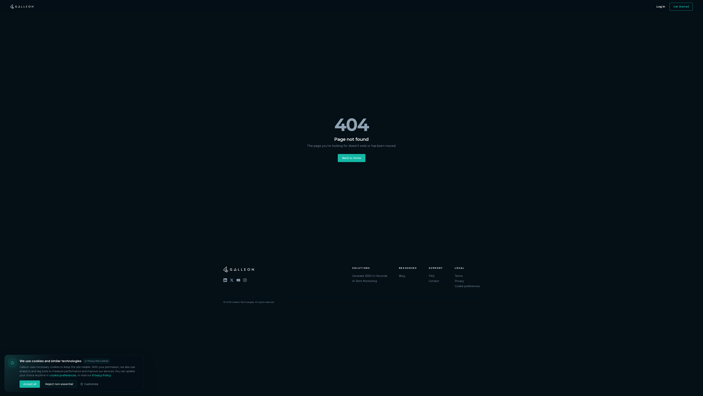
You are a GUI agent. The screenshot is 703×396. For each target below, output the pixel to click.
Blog (402, 276)
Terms (459, 276)
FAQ (431, 276)
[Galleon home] (21, 6)
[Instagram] (245, 280)
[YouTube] (238, 280)
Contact (434, 281)
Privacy (459, 281)
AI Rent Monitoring (364, 281)
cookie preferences (62, 375)
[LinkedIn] (225, 280)
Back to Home (351, 158)
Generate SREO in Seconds (369, 276)
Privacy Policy (101, 375)
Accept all (29, 384)
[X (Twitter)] (232, 280)
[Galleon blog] (284, 269)
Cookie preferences (467, 286)
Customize (91, 384)
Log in (660, 6)
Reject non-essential (59, 384)
